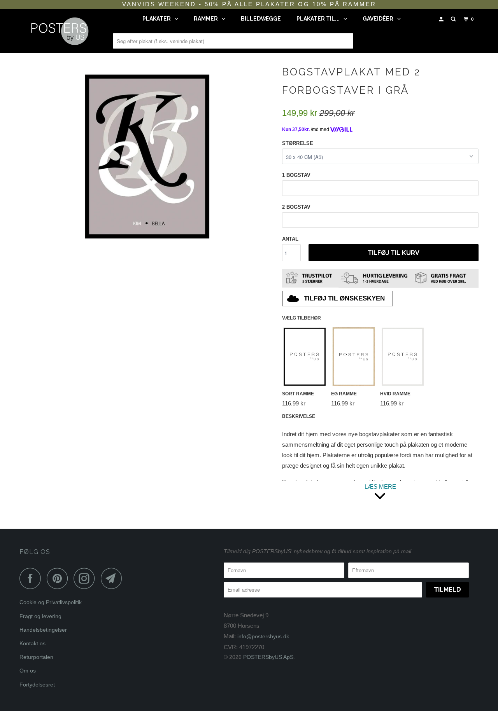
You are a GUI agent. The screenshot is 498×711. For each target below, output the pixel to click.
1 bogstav (296, 175)
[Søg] (454, 19)
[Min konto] (442, 19)
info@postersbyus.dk (263, 636)
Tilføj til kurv (393, 253)
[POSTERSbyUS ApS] (59, 31)
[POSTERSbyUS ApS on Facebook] (32, 578)
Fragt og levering (40, 616)
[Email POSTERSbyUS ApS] (113, 578)
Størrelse (297, 143)
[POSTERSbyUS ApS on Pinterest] (59, 578)
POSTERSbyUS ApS (268, 657)
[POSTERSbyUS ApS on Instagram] (86, 578)
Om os (27, 670)
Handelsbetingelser (43, 630)
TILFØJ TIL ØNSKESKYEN (344, 298)
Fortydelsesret (37, 684)
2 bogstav (296, 207)
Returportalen (36, 657)
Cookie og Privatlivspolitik (50, 602)
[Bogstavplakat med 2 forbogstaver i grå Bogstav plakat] (146, 155)
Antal (290, 239)
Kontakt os (32, 643)
